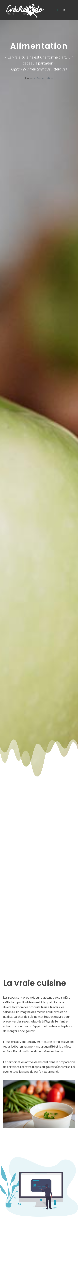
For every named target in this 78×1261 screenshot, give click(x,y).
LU (58, 10)
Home (29, 78)
